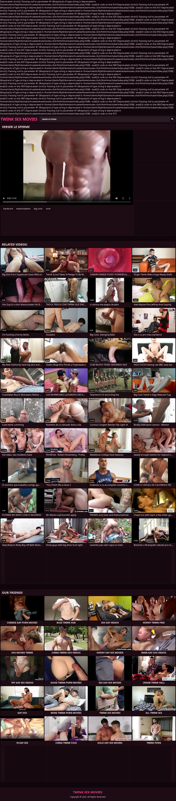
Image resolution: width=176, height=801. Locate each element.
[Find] (172, 119)
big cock (38, 208)
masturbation (23, 208)
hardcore (8, 208)
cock (48, 208)
